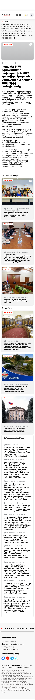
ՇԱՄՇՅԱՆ (9, 628)
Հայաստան (8, 44)
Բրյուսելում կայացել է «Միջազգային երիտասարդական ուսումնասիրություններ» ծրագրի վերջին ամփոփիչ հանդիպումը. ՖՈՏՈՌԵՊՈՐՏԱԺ (16, 214)
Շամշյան (21, 444)
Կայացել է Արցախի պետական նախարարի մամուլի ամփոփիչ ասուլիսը (15, 300)
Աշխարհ (7, 269)
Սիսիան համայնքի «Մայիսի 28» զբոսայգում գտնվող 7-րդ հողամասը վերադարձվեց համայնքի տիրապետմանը (15, 389)
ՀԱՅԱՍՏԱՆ (21, 628)
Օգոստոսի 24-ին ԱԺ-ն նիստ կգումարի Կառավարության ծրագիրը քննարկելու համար (14, 430)
